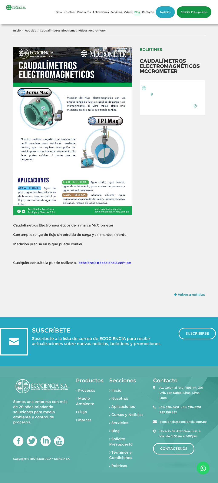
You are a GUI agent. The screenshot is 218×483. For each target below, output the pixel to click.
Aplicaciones (101, 12)
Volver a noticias (191, 295)
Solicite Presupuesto (194, 12)
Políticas (119, 466)
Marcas (85, 420)
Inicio (58, 12)
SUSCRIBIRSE (197, 333)
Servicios (116, 12)
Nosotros (69, 12)
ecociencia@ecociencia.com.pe (105, 263)
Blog (137, 12)
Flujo (82, 412)
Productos (84, 12)
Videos (128, 12)
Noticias (165, 12)
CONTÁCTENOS (173, 449)
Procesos (86, 390)
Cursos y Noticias (127, 415)
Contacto (148, 12)
